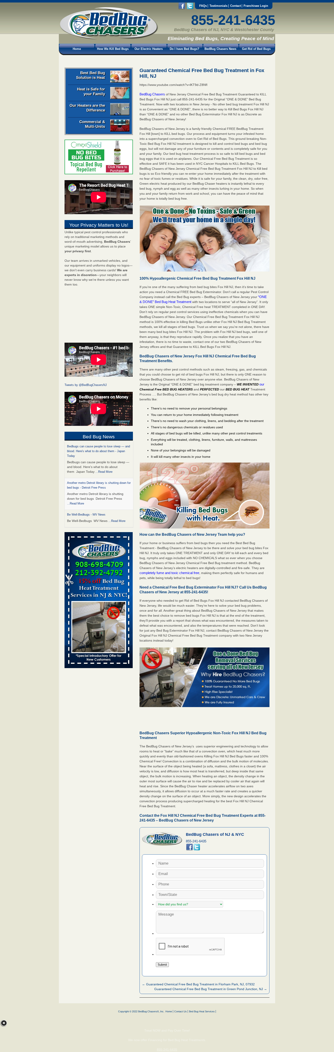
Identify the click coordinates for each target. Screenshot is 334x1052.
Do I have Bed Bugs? (184, 49)
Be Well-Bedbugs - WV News (86, 514)
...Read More (103, 471)
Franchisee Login (256, 5)
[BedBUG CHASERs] (108, 38)
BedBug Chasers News (220, 49)
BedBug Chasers (152, 94)
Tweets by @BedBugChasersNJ (86, 385)
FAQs (203, 5)
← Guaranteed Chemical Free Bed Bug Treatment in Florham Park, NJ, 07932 (198, 984)
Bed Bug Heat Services (202, 1011)
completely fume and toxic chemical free (169, 573)
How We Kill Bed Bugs (113, 49)
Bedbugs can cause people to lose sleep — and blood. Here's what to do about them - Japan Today (98, 451)
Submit (162, 964)
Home (77, 49)
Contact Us (180, 1011)
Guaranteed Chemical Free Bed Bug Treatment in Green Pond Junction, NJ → (210, 989)
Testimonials (218, 5)
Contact (235, 5)
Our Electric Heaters (149, 49)
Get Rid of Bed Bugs (256, 49)
